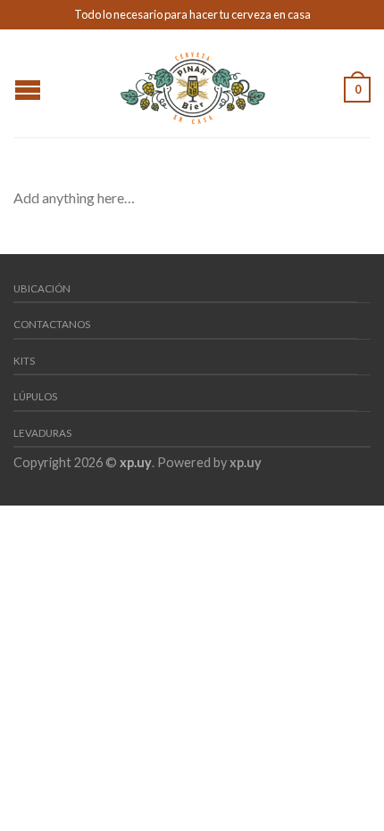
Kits (24, 360)
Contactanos (51, 324)
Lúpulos (35, 396)
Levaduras (42, 433)
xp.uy (136, 462)
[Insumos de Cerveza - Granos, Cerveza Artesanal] (194, 83)
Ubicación (42, 288)
